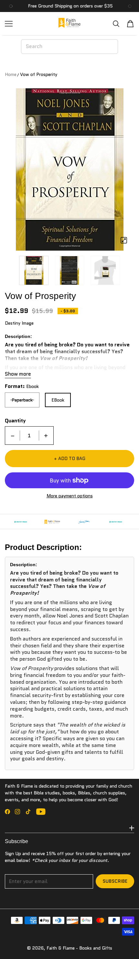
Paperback (22, 400)
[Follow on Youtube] (41, 811)
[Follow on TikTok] (28, 811)
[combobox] (69, 46)
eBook (57, 400)
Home (10, 74)
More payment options (70, 496)
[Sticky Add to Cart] (124, 943)
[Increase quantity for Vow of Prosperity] (46, 435)
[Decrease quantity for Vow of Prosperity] (12, 435)
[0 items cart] (130, 24)
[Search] (116, 23)
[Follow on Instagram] (17, 811)
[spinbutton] (29, 435)
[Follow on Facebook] (7, 811)
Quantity (15, 421)
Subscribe (114, 881)
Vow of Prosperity (38, 74)
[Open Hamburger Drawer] (9, 24)
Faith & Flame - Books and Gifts (79, 948)
